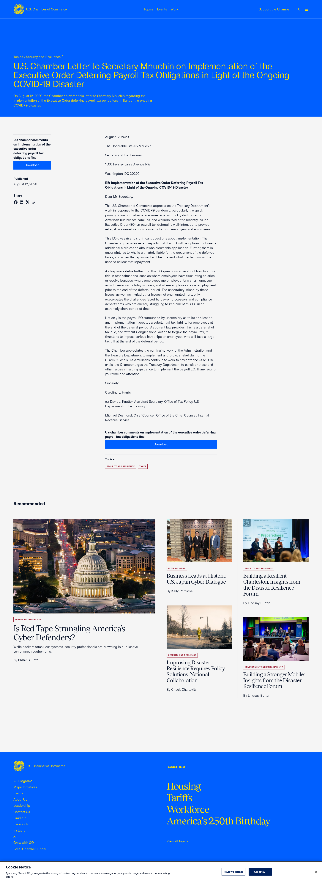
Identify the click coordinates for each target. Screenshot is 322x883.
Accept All (260, 871)
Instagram (20, 830)
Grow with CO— (25, 842)
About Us (20, 799)
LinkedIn (19, 818)
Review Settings (233, 871)
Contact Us (21, 812)
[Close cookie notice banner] (316, 872)
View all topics (177, 841)
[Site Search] (298, 9)
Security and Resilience (43, 57)
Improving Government (29, 619)
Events (162, 9)
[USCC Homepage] (39, 766)
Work (174, 9)
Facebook (20, 824)
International (176, 568)
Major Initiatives (25, 787)
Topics (148, 9)
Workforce (188, 809)
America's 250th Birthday (218, 821)
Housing (184, 786)
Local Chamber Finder (29, 849)
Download (32, 165)
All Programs (22, 781)
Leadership (21, 805)
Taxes (142, 466)
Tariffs (179, 797)
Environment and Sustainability (264, 667)
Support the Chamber (275, 9)
